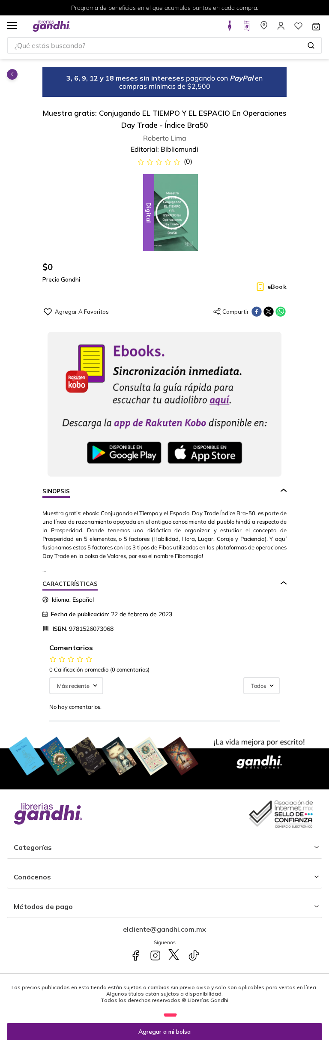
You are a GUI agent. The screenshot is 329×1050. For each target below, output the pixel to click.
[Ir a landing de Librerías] (264, 28)
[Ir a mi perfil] (281, 28)
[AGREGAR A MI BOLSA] (164, 1031)
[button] (12, 26)
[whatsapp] (280, 311)
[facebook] (256, 311)
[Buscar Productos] (311, 45)
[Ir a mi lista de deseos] (298, 28)
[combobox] (164, 45)
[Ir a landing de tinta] (229, 28)
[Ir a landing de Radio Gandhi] (247, 28)
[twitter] (268, 311)
